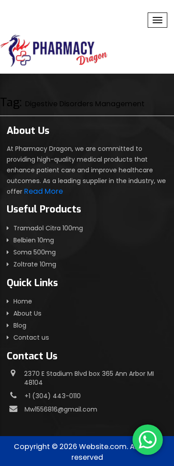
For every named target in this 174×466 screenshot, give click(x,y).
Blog (19, 325)
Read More (43, 191)
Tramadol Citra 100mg (48, 228)
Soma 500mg (34, 252)
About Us (27, 313)
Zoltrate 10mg (34, 264)
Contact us (31, 337)
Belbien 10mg (33, 240)
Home (22, 301)
